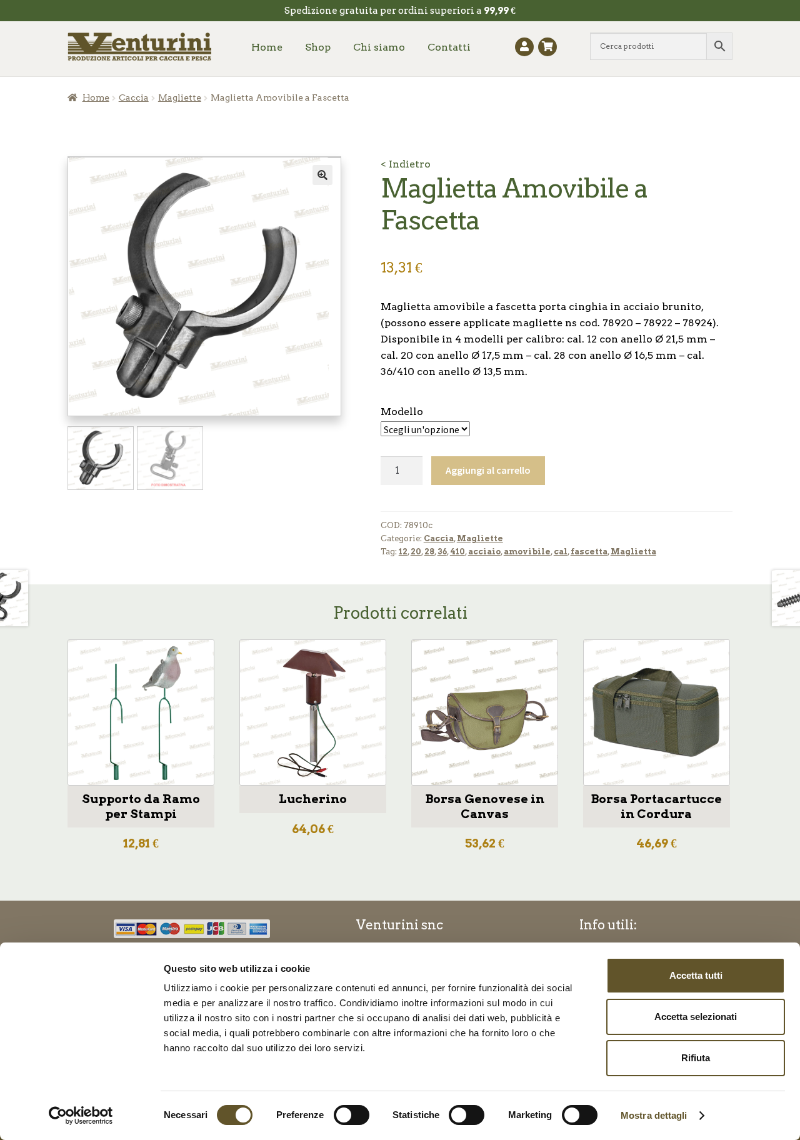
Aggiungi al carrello (488, 470)
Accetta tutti (695, 975)
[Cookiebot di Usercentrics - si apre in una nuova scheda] (81, 1115)
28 (429, 551)
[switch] (351, 1115)
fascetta (589, 551)
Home (266, 47)
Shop (318, 47)
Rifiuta (695, 1057)
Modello (402, 412)
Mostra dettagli (654, 1115)
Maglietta (633, 551)
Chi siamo (379, 47)
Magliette (179, 97)
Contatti (449, 47)
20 (416, 551)
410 (457, 551)
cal (561, 551)
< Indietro (406, 164)
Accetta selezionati (695, 1016)
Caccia (134, 97)
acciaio (484, 551)
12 (403, 551)
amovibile (527, 551)
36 (442, 551)
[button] (322, 175)
